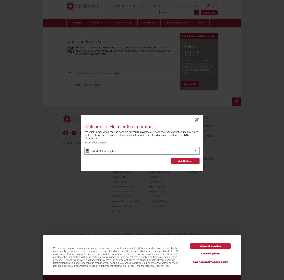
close (197, 120)
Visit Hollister (185, 161)
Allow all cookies (210, 246)
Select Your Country (95, 142)
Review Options (210, 253)
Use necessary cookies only (210, 261)
